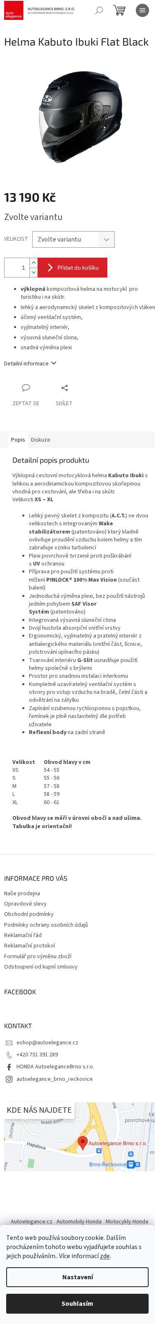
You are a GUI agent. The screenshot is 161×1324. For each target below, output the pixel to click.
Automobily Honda (79, 1222)
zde (105, 1256)
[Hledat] (99, 10)
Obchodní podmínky (29, 914)
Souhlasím (77, 1303)
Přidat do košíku (78, 267)
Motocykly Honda (127, 1222)
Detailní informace (26, 364)
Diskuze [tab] (40, 440)
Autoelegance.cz (31, 1222)
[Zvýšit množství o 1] (33, 263)
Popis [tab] (18, 440)
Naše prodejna (22, 893)
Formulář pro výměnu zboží (37, 956)
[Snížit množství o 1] (33, 272)
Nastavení (77, 1277)
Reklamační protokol (29, 946)
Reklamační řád (23, 935)
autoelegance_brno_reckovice (55, 1079)
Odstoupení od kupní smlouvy (41, 967)
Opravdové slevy (25, 904)
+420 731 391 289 (37, 1055)
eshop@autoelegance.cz (47, 1043)
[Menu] (142, 10)
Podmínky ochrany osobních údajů (46, 925)
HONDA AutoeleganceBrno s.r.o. (55, 1067)
